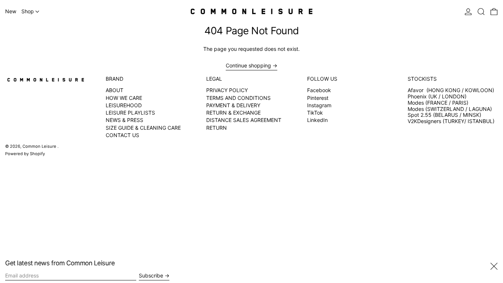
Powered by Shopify (25, 153)
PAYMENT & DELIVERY (233, 105)
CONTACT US (122, 135)
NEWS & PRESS (124, 120)
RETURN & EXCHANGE (233, 112)
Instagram (319, 105)
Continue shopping (248, 66)
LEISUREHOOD (124, 105)
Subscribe (151, 275)
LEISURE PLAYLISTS (130, 112)
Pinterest (317, 98)
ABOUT (114, 90)
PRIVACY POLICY (227, 90)
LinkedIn (317, 120)
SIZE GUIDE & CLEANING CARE (143, 128)
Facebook (319, 90)
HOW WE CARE (124, 98)
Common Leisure (39, 146)
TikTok (315, 113)
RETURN (216, 128)
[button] (481, 11)
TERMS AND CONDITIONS (238, 98)
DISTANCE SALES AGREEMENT (243, 120)
